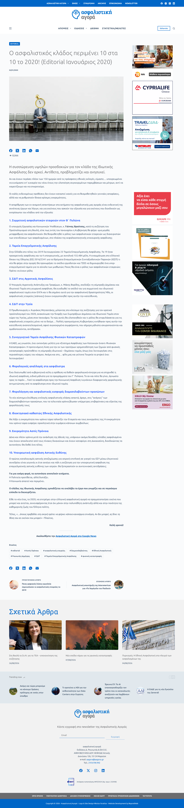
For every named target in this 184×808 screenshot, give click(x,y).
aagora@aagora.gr (95, 759)
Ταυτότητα (147, 796)
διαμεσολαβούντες (78, 551)
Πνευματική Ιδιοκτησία (56, 796)
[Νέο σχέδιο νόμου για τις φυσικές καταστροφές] (92, 635)
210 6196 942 (94, 763)
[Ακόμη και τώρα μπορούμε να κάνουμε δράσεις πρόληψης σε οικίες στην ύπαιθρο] (13, 691)
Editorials (164, 28)
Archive (102, 3)
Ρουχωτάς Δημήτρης (20, 556)
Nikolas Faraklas (100, 803)
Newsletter (131, 3)
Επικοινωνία (115, 3)
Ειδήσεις (79, 28)
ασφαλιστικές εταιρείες (54, 551)
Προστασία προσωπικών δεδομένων (123, 796)
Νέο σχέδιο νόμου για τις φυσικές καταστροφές (89, 655)
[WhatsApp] (32, 151)
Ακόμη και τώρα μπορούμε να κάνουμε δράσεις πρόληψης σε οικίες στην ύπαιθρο (32, 691)
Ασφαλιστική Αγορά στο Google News (76, 536)
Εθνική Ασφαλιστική (101, 551)
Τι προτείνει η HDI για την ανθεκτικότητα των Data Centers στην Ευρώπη (74, 690)
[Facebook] (162, 3)
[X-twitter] (88, 770)
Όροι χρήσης (37, 796)
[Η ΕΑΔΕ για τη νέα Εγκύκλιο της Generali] (140, 691)
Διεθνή (94, 28)
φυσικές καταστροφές (91, 556)
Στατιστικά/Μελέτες (114, 28)
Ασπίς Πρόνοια (31, 551)
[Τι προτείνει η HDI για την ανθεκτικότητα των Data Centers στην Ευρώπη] (56, 691)
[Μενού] (10, 28)
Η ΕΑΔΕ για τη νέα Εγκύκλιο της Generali (160, 691)
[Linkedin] (103, 770)
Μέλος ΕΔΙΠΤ (99, 796)
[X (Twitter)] (170, 3)
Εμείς (75, 3)
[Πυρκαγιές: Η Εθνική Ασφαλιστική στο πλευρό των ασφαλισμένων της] (148, 635)
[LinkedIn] (174, 3)
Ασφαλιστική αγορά (56, 3)
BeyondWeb (133, 803)
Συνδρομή (89, 3)
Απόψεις (63, 28)
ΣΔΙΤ (37, 556)
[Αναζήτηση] (174, 28)
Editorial (14, 44)
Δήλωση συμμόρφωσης (80, 796)
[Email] (39, 151)
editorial (15, 551)
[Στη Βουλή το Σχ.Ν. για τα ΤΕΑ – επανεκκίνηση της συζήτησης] (35, 635)
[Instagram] (166, 3)
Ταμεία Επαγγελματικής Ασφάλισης (60, 556)
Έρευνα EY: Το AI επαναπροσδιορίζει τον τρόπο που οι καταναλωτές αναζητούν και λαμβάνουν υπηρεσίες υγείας (117, 691)
